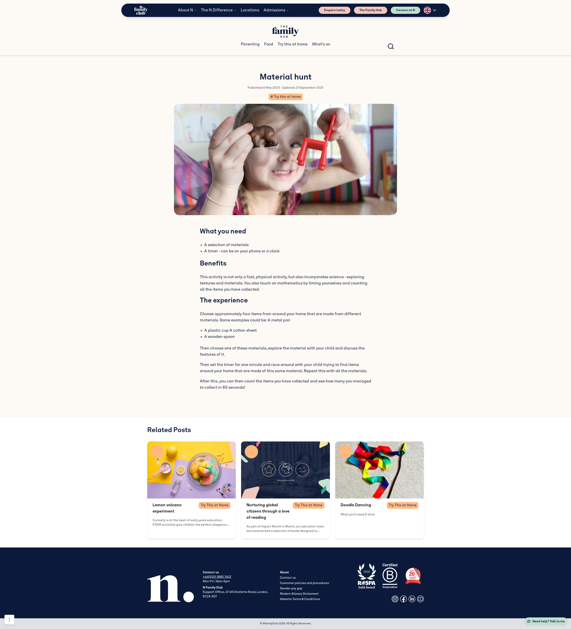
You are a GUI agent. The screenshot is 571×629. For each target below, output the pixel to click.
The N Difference (217, 10)
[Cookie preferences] (9, 620)
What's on (321, 44)
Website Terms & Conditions (300, 599)
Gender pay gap (291, 588)
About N (185, 10)
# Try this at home (286, 97)
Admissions (274, 10)
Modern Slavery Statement (299, 593)
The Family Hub (370, 10)
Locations (250, 10)
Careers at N (405, 10)
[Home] (141, 10)
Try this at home (293, 44)
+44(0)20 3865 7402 (217, 576)
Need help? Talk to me (548, 621)
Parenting (250, 44)
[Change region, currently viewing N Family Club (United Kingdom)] (430, 10)
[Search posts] (390, 46)
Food (268, 44)
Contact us (288, 577)
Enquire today (334, 10)
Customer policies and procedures (304, 583)
